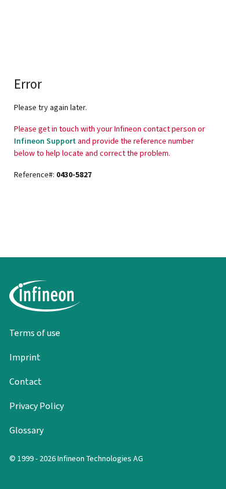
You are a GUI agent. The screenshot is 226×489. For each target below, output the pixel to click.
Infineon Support (45, 141)
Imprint (25, 357)
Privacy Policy (36, 406)
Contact (25, 381)
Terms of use (34, 333)
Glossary (26, 430)
